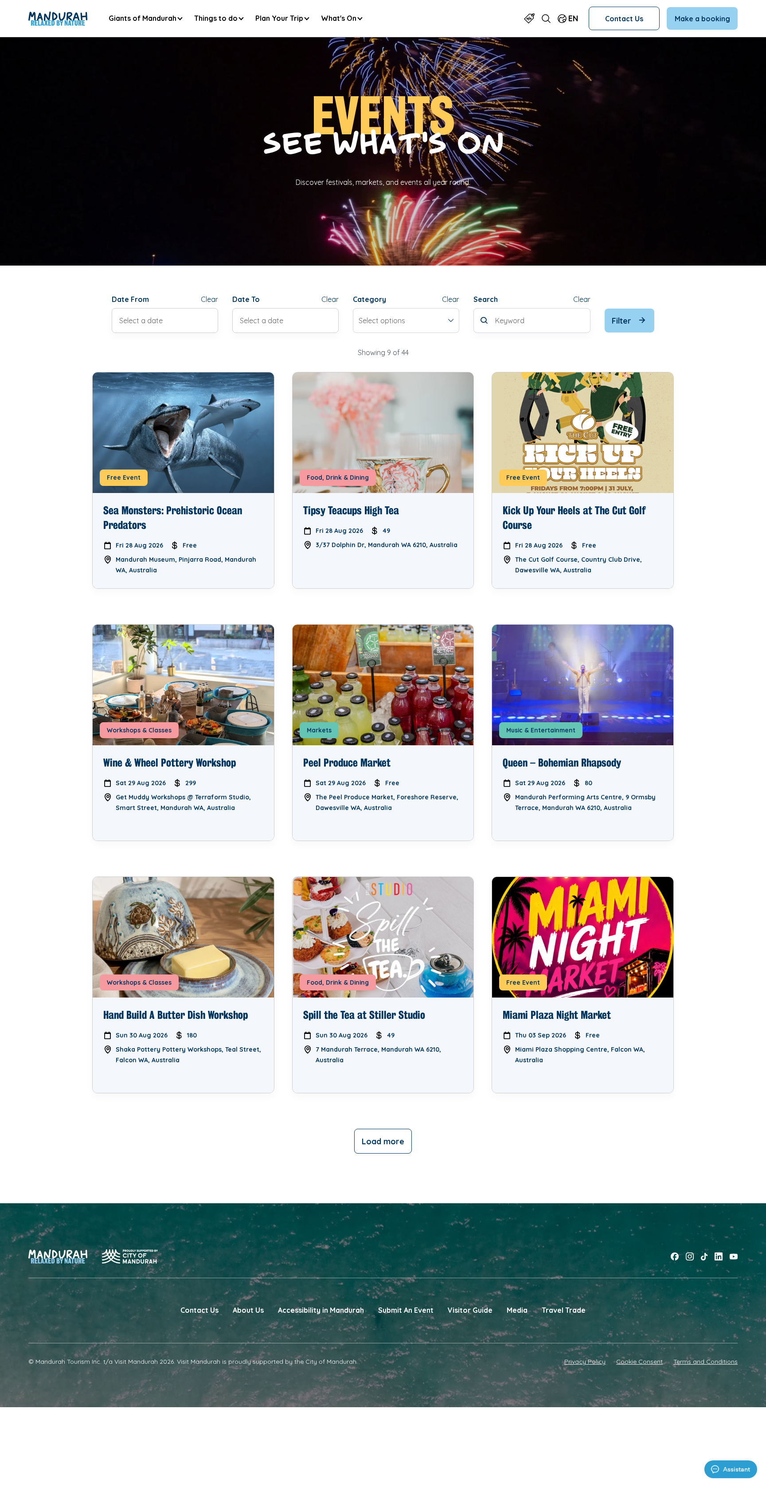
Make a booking (702, 18)
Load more (383, 1141)
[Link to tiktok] (704, 1257)
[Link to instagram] (690, 1257)
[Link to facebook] (675, 1257)
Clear (209, 299)
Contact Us (624, 18)
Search (485, 299)
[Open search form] (546, 18)
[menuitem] (145, 18)
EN (573, 18)
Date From (130, 299)
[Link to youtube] (734, 1257)
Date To (246, 299)
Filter (621, 320)
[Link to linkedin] (719, 1257)
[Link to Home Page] (57, 19)
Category (369, 299)
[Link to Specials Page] (529, 18)
